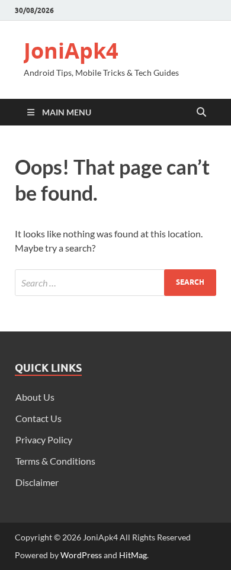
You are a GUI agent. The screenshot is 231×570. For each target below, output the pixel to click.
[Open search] (201, 112)
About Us (34, 396)
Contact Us (38, 418)
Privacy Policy (43, 439)
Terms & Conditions (55, 460)
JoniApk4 (71, 50)
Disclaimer (37, 482)
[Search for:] (115, 282)
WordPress (81, 555)
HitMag (133, 555)
